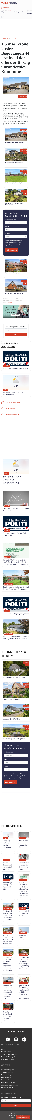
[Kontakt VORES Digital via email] (24, 1039)
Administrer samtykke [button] (7, 1059)
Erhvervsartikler (6, 1080)
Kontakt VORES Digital (8, 1057)
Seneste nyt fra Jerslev (7, 1070)
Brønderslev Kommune (8, 1082)
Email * (7, 226)
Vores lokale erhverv (7, 1072)
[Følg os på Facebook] (8, 1039)
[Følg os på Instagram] (16, 1039)
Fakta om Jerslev (6, 1077)
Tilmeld (16, 334)
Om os (3, 1049)
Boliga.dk (9, 302)
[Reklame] (16, 311)
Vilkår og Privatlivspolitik (9, 1054)
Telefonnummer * (10, 220)
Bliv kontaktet (12, 250)
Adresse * (8, 233)
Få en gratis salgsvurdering (9, 1085)
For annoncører (5, 1052)
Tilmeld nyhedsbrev (23, 1117)
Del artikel (21, 96)
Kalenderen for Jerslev (8, 1075)
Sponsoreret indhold (7, 1087)
